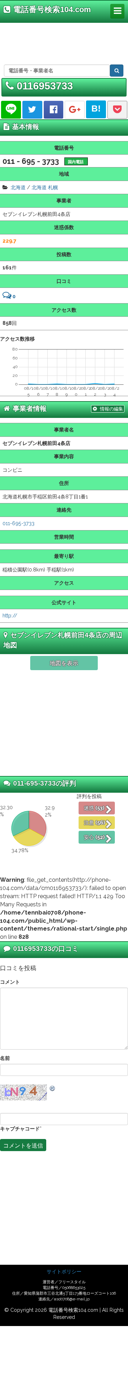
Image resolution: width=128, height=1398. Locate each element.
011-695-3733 (18, 523)
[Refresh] (53, 1088)
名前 (5, 1058)
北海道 (18, 187)
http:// (9, 615)
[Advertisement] (63, 42)
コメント (10, 982)
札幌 (53, 187)
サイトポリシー (64, 1271)
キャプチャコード (20, 1128)
